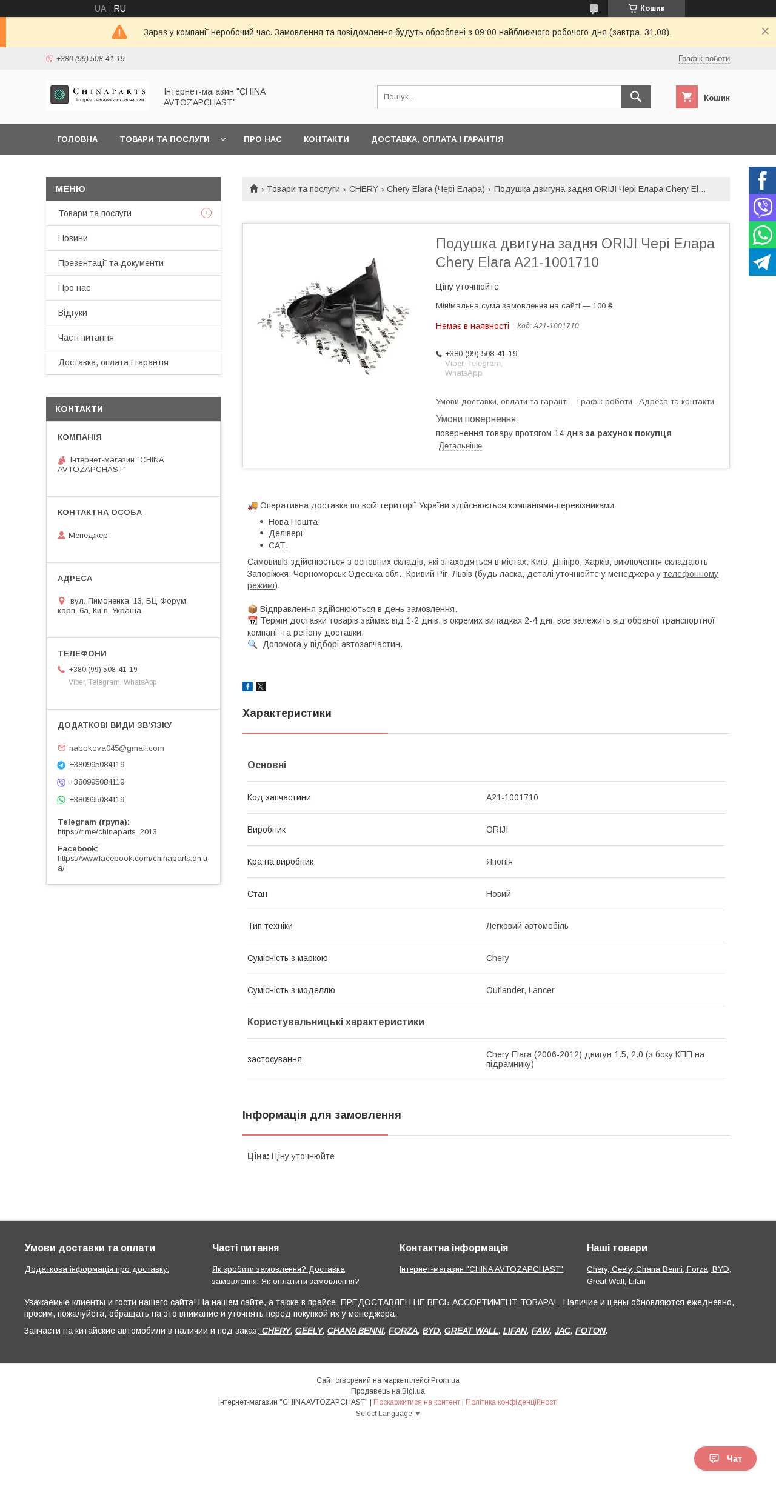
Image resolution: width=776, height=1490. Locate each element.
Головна (77, 139)
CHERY (363, 189)
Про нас (263, 139)
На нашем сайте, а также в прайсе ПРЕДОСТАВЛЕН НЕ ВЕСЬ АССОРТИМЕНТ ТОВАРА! (378, 1302)
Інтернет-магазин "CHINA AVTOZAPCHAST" (481, 1269)
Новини (73, 238)
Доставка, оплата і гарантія (437, 139)
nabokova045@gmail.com (116, 747)
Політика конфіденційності (512, 1402)
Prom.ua (445, 1380)
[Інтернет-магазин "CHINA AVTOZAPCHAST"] (97, 108)
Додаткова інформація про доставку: (97, 1269)
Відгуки (72, 313)
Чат (734, 1458)
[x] (261, 688)
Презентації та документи (111, 263)
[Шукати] (636, 96)
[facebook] (247, 688)
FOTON (590, 1330)
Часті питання (86, 337)
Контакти (326, 139)
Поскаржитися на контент (416, 1402)
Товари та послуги (164, 139)
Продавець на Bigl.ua (388, 1391)
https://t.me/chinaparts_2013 (107, 831)
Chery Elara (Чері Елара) (436, 189)
